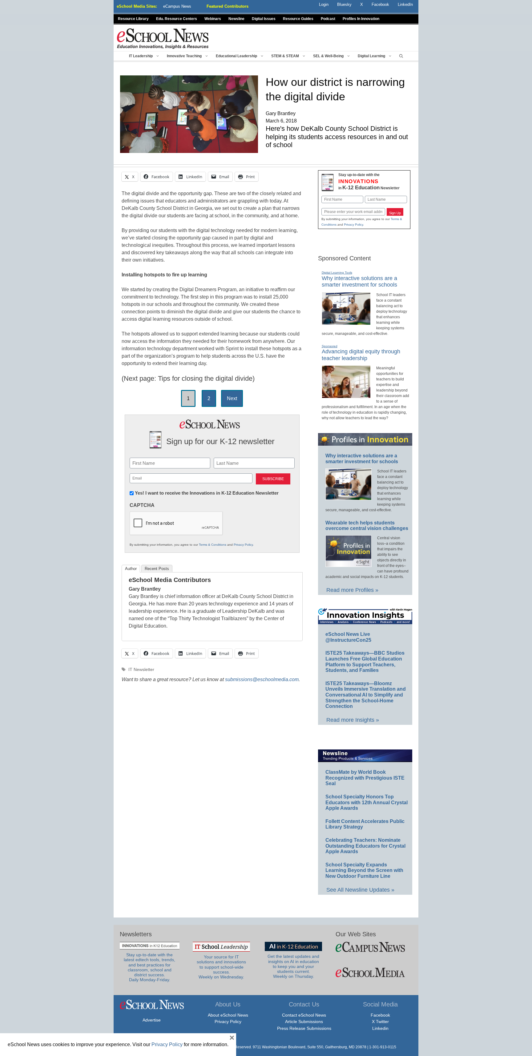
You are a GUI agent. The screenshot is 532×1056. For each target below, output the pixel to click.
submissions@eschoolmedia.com (262, 679)
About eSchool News (228, 1015)
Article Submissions (304, 1021)
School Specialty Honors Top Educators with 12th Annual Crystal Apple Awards (366, 802)
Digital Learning (371, 56)
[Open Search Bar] (401, 56)
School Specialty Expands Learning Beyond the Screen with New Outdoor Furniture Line (364, 870)
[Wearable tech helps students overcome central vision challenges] (348, 564)
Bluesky (344, 4)
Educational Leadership (236, 56)
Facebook (380, 1015)
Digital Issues (264, 19)
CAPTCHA (142, 505)
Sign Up (395, 213)
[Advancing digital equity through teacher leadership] (346, 395)
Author (131, 568)
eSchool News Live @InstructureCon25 (348, 637)
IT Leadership (141, 56)
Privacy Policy (243, 544)
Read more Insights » (352, 720)
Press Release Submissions (304, 1028)
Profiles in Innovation (361, 19)
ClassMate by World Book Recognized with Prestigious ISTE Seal (365, 777)
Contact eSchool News (304, 1015)
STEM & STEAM (285, 56)
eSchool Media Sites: (137, 6)
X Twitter (380, 1021)
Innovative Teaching (184, 56)
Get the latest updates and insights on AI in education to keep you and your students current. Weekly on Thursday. (293, 966)
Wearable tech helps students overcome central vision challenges (366, 525)
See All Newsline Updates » (360, 890)
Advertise (152, 1020)
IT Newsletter (141, 669)
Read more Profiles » (352, 590)
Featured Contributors (227, 6)
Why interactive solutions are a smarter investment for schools (359, 281)
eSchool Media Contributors (170, 579)
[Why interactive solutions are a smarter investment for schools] (346, 322)
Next (232, 398)
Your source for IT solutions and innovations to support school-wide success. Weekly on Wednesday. (221, 967)
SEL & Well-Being (328, 56)
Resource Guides (298, 19)
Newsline (236, 19)
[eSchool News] (163, 38)
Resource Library (133, 19)
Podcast (328, 19)
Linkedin (380, 1028)
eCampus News (177, 6)
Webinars (212, 19)
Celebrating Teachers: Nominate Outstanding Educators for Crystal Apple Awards (365, 845)
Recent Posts (157, 568)
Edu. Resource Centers (176, 19)
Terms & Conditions (212, 544)
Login (323, 4)
